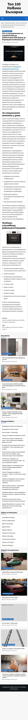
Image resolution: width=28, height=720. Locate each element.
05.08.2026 (15, 574)
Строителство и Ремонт (9, 539)
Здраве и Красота (7, 530)
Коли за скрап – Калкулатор (10, 432)
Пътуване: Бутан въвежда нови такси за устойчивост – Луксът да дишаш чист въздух (13, 447)
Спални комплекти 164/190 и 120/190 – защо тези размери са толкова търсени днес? (13, 385)
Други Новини (6, 526)
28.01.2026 (15, 417)
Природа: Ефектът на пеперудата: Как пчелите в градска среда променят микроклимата (13, 467)
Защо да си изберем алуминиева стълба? (13, 435)
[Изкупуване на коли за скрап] (14, 587)
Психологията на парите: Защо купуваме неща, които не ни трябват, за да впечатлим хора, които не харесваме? (13, 453)
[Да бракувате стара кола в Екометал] (14, 561)
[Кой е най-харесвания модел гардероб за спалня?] (14, 347)
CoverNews (23, 687)
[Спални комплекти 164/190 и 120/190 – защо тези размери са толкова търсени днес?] (14, 373)
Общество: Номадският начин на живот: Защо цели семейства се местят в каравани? (13, 480)
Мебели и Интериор (7, 31)
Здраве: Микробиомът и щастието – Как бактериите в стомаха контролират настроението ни (13, 505)
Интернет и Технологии (8, 533)
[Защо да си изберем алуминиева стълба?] (14, 638)
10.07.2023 (15, 42)
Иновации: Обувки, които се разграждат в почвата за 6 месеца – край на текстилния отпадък (14, 494)
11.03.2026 (15, 389)
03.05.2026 (15, 650)
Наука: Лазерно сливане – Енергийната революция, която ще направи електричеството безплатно (13, 487)
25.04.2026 (15, 361)
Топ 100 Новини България (14, 8)
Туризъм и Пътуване (8, 542)
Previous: (13, 320)
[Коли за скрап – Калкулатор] (14, 612)
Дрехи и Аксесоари (7, 523)
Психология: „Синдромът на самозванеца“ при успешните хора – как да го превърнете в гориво (13, 460)
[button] (2, 18)
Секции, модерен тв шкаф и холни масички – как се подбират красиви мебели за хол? (12, 413)
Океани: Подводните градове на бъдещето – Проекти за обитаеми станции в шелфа (14, 474)
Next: (12, 327)
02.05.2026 (15, 679)
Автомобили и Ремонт (8, 517)
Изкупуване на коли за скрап (10, 429)
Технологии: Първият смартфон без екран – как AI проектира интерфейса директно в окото (12, 440)
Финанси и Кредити (7, 545)
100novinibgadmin (7, 42)
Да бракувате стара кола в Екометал (12, 426)
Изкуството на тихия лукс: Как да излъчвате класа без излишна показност (13, 500)
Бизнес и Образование (8, 520)
